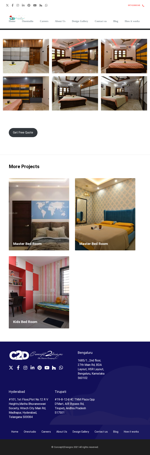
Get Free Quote (23, 132)
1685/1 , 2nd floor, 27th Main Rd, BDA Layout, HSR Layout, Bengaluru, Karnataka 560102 (91, 369)
